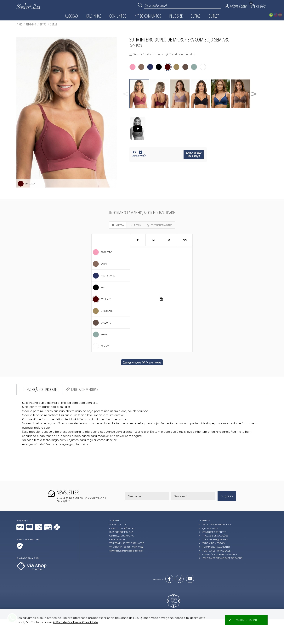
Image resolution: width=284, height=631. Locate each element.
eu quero (227, 496)
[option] (139, 94)
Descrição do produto (42, 389)
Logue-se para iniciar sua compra (143, 362)
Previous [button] (125, 94)
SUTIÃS (43, 24)
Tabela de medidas (84, 389)
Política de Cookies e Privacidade (75, 622)
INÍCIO (19, 24)
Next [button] (254, 94)
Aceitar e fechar (246, 619)
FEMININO (31, 24)
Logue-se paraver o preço (193, 154)
